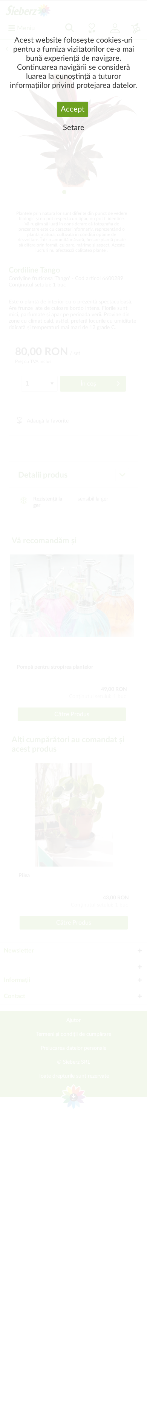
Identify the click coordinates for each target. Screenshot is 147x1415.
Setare (73, 128)
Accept (72, 109)
